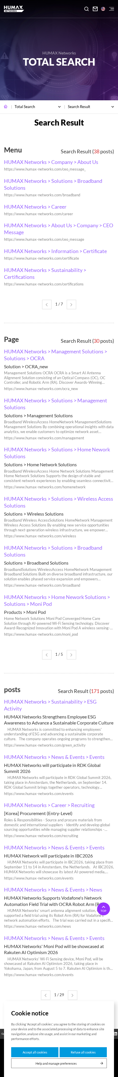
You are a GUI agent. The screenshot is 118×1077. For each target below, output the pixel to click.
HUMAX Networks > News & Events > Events (54, 757)
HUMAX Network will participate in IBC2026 (48, 855)
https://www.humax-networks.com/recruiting (41, 836)
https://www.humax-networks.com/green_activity (45, 745)
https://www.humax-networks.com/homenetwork (45, 487)
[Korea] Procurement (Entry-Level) (38, 813)
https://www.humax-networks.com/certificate (41, 258)
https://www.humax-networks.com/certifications (44, 284)
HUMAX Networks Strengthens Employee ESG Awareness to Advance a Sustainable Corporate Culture (58, 719)
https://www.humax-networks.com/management (44, 438)
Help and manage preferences (56, 1063)
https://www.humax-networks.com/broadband (42, 195)
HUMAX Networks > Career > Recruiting (49, 805)
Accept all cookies (35, 1052)
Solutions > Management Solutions (38, 415)
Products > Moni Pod (25, 612)
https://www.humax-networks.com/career (38, 214)
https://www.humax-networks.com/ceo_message (44, 239)
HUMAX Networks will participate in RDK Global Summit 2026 (52, 768)
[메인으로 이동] (6, 106)
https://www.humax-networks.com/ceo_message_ (45, 169)
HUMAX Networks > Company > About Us (51, 162)
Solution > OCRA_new (26, 366)
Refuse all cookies (83, 1052)
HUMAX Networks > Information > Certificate (55, 251)
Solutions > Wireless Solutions (34, 513)
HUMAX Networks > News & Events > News (53, 889)
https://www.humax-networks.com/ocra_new (41, 389)
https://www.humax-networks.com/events (39, 794)
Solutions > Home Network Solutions (40, 464)
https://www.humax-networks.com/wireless (40, 536)
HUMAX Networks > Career (35, 206)
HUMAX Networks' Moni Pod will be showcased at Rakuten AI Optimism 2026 (54, 949)
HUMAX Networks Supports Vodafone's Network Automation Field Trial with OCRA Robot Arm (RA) (54, 900)
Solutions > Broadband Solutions (36, 562)
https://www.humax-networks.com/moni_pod (41, 634)
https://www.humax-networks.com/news (37, 926)
